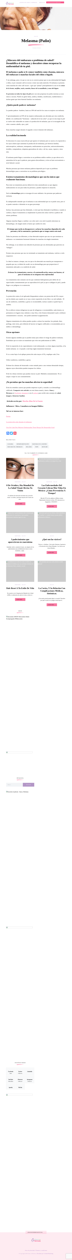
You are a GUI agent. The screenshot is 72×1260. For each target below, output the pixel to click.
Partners (18, 481)
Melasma (29, 446)
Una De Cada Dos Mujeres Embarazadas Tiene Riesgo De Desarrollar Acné (30, 427)
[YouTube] (34, 1246)
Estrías (8, 416)
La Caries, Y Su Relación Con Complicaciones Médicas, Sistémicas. (51, 591)
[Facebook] (26, 1246)
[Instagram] (40, 1246)
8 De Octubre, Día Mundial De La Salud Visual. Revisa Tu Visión (20, 488)
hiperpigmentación (23, 444)
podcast (35, 393)
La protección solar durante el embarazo (19, 422)
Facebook (18, 393)
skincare (45, 446)
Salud (36, 36)
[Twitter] (29, 1246)
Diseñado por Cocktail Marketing (45, 1253)
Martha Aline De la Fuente (33, 401)
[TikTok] (45, 1246)
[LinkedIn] (31, 1246)
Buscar (28, 784)
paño (36, 446)
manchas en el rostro (39, 444)
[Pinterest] (37, 1246)
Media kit (42, 2)
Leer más (19, 503)
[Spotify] (42, 1246)
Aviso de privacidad (30, 1250)
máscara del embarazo (15, 446)
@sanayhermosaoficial (35, 1232)
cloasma (10, 444)
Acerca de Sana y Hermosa (28, 2)
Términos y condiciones (41, 1250)
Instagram (25, 393)
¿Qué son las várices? (51, 539)
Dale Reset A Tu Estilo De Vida (20, 588)
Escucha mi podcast (54, 2)
